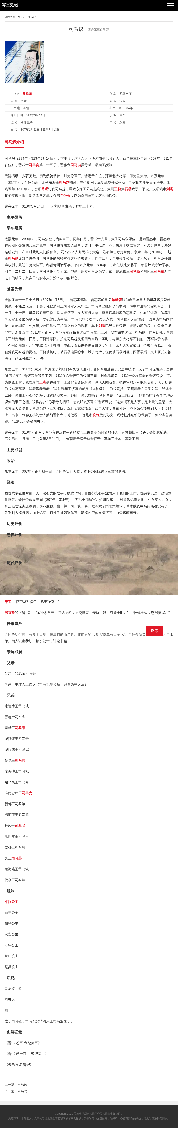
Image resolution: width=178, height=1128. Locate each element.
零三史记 (79, 1113)
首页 (20, 17)
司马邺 (22, 1084)
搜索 (155, 631)
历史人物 (31, 17)
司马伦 (22, 1091)
